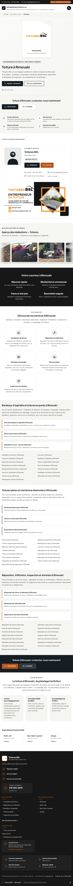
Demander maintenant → (16, 849)
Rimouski (42, 802)
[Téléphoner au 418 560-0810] (69, 8)
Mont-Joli (42, 805)
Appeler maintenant (14, 83)
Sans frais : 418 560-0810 (11, 2)
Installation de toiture (10, 802)
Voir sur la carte (53, 176)
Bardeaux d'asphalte (10, 808)
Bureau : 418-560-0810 (34, 172)
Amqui (41, 812)
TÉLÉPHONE (11, 107)
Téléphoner (33, 165)
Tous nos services (9, 830)
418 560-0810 (16, 788)
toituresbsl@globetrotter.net (31, 2)
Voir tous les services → (10, 820)
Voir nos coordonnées (34, 83)
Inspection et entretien (10, 815)
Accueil (6, 14)
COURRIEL (29, 107)
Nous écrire (6, 834)
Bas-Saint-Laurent (45, 808)
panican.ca (49, 876)
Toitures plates (8, 812)
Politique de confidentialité (12, 837)
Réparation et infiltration (11, 805)
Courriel (48, 165)
